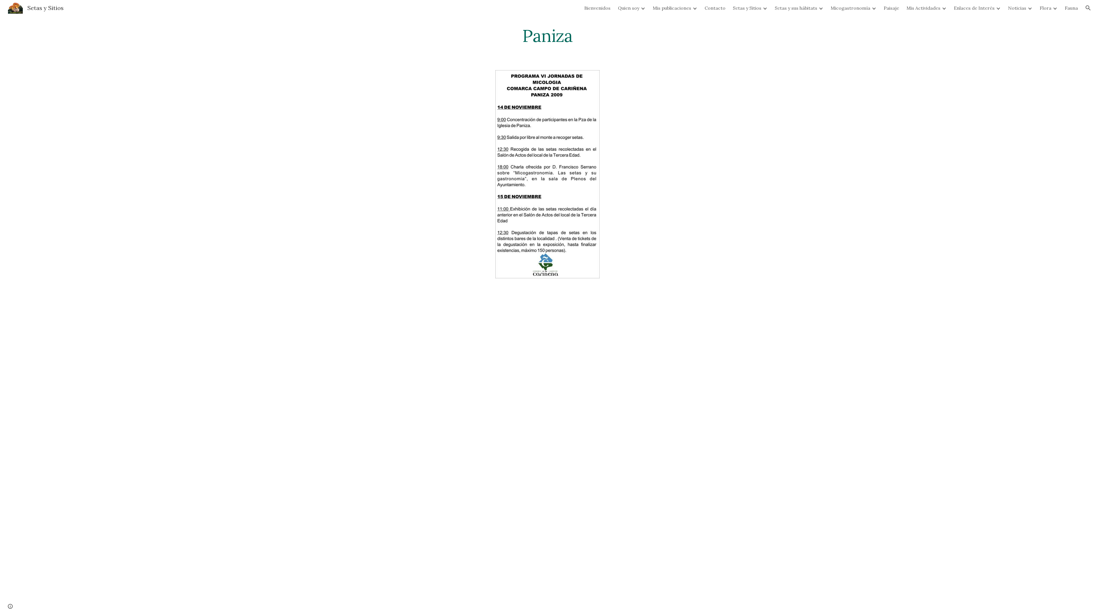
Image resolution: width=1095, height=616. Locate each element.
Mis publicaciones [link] (672, 8)
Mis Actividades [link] (923, 8)
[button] (1088, 8)
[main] (547, 35)
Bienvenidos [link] (597, 8)
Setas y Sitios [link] (747, 8)
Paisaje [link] (891, 8)
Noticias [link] (1017, 8)
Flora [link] (1045, 8)
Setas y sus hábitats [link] (796, 8)
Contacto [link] (715, 8)
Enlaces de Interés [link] (974, 8)
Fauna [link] (1071, 8)
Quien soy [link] (628, 8)
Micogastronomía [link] (850, 8)
